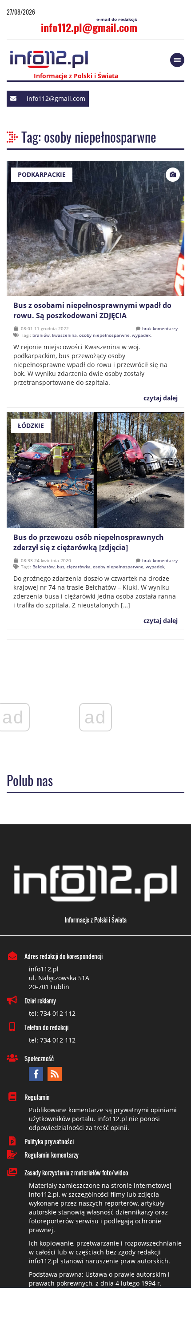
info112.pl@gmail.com (89, 27)
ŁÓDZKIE (31, 425)
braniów (41, 335)
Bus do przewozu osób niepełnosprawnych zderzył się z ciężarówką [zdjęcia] (88, 542)
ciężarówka (79, 566)
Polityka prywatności (49, 1141)
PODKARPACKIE (42, 174)
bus (60, 566)
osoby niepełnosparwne (104, 335)
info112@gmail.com (56, 98)
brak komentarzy (160, 328)
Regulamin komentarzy (51, 1154)
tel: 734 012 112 (52, 1013)
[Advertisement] (95, 1312)
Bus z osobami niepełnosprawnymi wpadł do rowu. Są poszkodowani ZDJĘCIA (92, 310)
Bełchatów (43, 566)
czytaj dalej (160, 398)
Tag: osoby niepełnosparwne (88, 136)
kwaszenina (64, 335)
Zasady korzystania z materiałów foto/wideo (76, 1172)
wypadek (141, 335)
